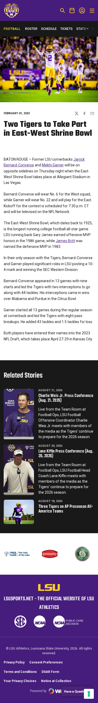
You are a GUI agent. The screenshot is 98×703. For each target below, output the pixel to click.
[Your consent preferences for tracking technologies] (89, 694)
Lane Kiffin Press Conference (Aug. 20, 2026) (65, 454)
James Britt (65, 241)
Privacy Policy (14, 662)
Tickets (66, 29)
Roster (31, 29)
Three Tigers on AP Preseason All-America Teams (65, 509)
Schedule (49, 29)
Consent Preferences (46, 662)
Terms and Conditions (20, 672)
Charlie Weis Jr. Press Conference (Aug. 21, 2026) (65, 398)
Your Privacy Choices (20, 681)
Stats (81, 29)
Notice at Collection (56, 681)
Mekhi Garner (53, 165)
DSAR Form (50, 672)
